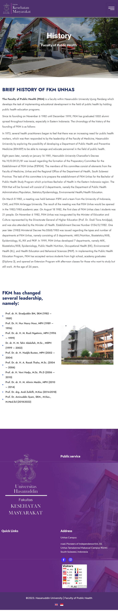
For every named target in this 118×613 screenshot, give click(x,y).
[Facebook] (63, 560)
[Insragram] (70, 560)
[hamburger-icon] (111, 9)
